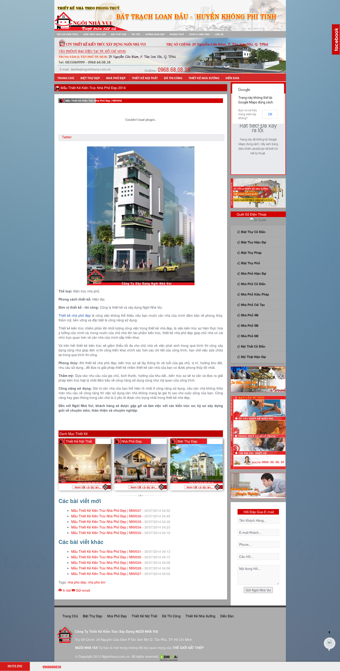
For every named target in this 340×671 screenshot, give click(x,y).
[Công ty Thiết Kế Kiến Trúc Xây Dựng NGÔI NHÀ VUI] (170, 15)
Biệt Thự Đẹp (90, 78)
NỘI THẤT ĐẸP (119, 34)
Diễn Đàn (232, 78)
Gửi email (82, 590)
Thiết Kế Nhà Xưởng (204, 78)
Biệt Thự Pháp (251, 252)
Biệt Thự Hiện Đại (253, 242)
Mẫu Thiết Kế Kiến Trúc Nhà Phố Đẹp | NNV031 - (120, 551)
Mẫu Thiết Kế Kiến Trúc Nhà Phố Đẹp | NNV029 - (120, 562)
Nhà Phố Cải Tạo (252, 304)
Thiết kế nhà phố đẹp (75, 315)
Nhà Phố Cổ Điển (253, 284)
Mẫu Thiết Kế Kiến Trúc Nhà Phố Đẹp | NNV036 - (120, 516)
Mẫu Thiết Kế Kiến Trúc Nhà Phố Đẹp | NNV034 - (120, 527)
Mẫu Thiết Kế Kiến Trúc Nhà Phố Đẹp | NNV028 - (120, 568)
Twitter (67, 137)
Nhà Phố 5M (249, 325)
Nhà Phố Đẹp (116, 78)
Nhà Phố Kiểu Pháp (254, 294)
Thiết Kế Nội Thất (145, 78)
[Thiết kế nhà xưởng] (258, 192)
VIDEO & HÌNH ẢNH (199, 34)
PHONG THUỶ (177, 34)
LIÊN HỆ (219, 34)
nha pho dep (77, 582)
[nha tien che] (258, 378)
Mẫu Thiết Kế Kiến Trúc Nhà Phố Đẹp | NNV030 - (120, 557)
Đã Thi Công (173, 78)
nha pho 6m (96, 582)
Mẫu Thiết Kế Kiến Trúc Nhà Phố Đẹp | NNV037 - (120, 510)
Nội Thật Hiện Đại (253, 356)
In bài (67, 590)
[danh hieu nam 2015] (170, 55)
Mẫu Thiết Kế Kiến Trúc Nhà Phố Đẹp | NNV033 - (120, 532)
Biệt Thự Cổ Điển (253, 232)
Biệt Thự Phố (250, 263)
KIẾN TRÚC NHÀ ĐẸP (94, 34)
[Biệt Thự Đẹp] (199, 487)
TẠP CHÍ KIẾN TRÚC (67, 34)
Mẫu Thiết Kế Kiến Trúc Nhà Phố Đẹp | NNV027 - (120, 573)
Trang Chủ (65, 78)
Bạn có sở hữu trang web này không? (247, 114)
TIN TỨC (135, 34)
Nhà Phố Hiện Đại (253, 273)
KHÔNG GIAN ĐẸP (155, 34)
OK (270, 114)
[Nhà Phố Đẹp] (143, 487)
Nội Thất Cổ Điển (252, 346)
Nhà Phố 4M (249, 315)
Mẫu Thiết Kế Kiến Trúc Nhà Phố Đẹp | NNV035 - (120, 521)
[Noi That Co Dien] (87, 487)
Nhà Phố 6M (249, 336)
